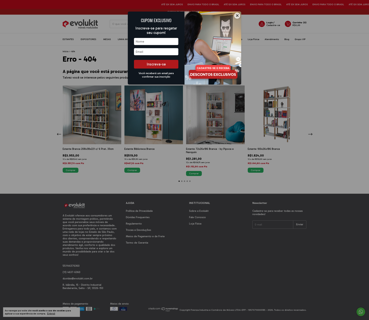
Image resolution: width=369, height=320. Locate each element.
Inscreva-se (156, 64)
